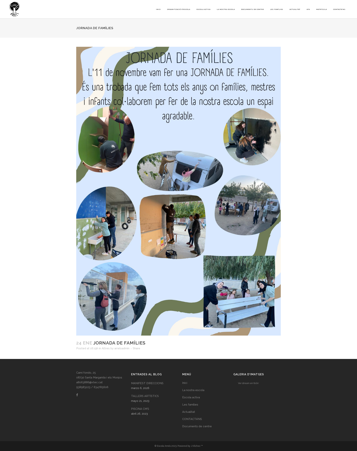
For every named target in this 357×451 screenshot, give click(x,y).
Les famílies (190, 404)
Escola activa (191, 397)
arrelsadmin (121, 348)
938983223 (83, 387)
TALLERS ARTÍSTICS (145, 396)
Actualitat (188, 412)
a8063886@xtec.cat (89, 382)
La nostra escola (193, 390)
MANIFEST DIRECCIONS (147, 383)
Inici (184, 383)
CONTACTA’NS (192, 419)
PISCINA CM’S (140, 409)
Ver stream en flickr (248, 383)
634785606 (101, 387)
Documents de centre (197, 426)
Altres (106, 348)
